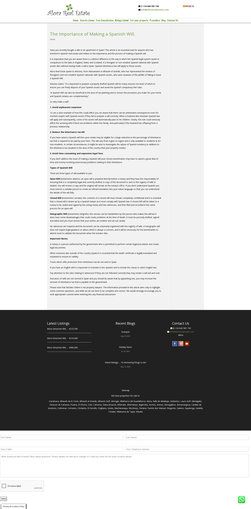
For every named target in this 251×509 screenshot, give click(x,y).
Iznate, (110, 408)
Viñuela (139, 411)
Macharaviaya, (121, 408)
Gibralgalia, (197, 401)
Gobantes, (175, 401)
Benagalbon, (170, 404)
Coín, (90, 404)
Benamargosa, (184, 404)
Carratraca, (54, 401)
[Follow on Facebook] (174, 343)
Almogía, (115, 401)
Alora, (149, 401)
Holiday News (125, 347)
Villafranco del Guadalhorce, (133, 401)
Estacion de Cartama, (60, 404)
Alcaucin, (113, 404)
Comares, (72, 408)
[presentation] (22, 486)
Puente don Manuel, (156, 408)
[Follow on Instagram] (180, 343)
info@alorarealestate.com (155, 9)
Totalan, (112, 411)
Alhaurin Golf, (104, 401)
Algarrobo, (144, 404)
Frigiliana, (102, 408)
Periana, (143, 408)
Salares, (180, 408)
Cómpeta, (82, 408)
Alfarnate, (122, 404)
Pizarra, (74, 404)
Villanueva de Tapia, (126, 411)
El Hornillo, (92, 408)
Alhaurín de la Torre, (69, 401)
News (52, 39)
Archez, (152, 404)
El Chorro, (82, 404)
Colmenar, (62, 408)
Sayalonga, (190, 408)
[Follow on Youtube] (186, 343)
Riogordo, (171, 408)
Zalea (105, 404)
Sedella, (199, 408)
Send (3, 498)
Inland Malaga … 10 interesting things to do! (125, 362)
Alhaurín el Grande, (88, 401)
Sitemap (125, 390)
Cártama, (97, 404)
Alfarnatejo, (132, 404)
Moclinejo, (134, 408)
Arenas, (160, 404)
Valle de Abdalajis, (161, 401)
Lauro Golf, (186, 401)
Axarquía (125, 331)
